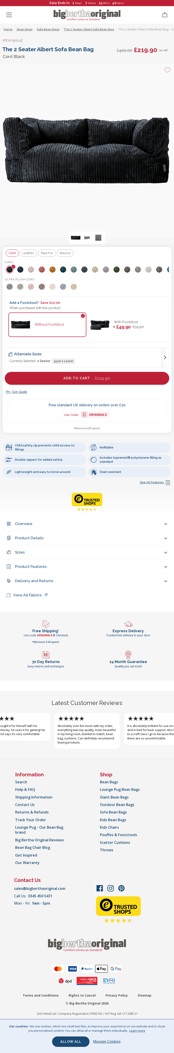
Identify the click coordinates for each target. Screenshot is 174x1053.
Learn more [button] (137, 1031)
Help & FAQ (25, 789)
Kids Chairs (109, 827)
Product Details (29, 538)
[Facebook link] (100, 890)
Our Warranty (27, 862)
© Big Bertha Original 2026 (87, 1003)
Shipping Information (33, 797)
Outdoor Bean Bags (117, 804)
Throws (106, 849)
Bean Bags (109, 781)
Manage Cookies (107, 1041)
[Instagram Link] (111, 890)
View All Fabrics (27, 595)
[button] (75, 237)
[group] (10, 270)
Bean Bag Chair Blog (32, 847)
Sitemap (144, 995)
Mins (106, 3)
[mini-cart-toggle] (165, 15)
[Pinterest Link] (121, 890)
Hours (92, 3)
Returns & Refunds (32, 812)
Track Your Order (30, 819)
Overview (23, 523)
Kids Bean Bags (113, 819)
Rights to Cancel (82, 995)
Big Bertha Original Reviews (39, 840)
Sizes (20, 552)
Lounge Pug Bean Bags (120, 789)
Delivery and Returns (34, 581)
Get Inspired (26, 855)
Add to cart (86, 378)
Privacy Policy (117, 995)
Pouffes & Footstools (118, 834)
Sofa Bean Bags (113, 812)
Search (21, 781)
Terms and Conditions (41, 995)
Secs (120, 3)
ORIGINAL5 (98, 415)
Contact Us (25, 804)
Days (78, 3)
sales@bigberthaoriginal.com (39, 888)
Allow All (70, 1042)
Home (8, 29)
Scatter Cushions (115, 842)
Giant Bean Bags (114, 797)
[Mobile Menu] (9, 14)
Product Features (31, 566)
